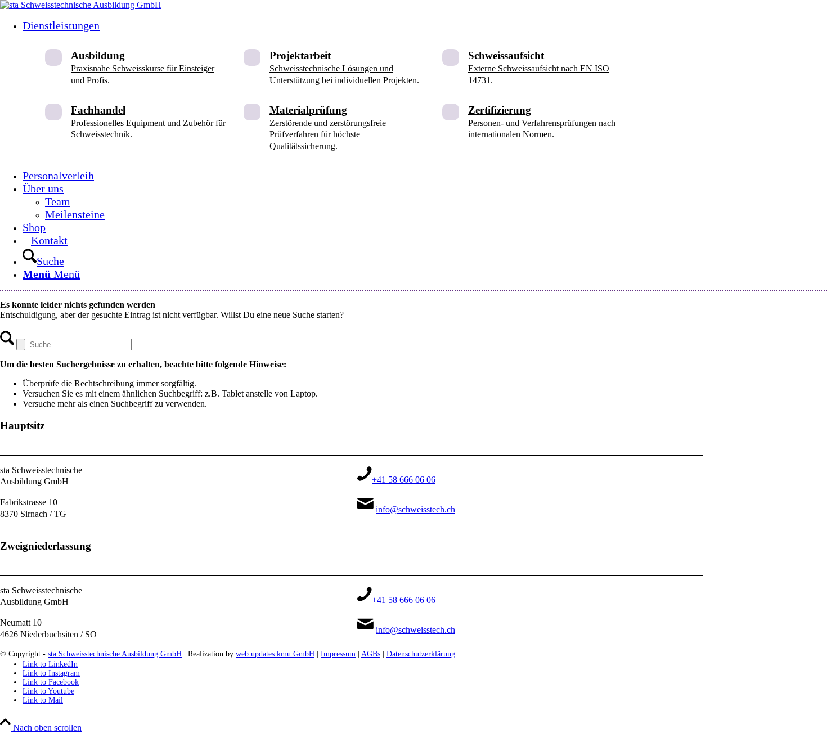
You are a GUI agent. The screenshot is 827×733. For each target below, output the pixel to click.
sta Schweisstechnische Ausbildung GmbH (115, 654)
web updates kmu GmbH (275, 654)
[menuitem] (363, 94)
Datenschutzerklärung (420, 654)
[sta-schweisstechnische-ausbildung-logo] (80, 5)
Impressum (338, 654)
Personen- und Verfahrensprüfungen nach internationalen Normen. (541, 122)
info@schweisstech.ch (415, 509)
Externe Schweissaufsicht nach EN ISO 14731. (538, 67)
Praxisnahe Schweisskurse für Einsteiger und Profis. (142, 67)
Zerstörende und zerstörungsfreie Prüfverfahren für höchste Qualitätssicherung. (327, 127)
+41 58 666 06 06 (403, 479)
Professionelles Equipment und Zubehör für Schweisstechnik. (148, 122)
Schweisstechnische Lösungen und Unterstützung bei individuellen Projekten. (344, 67)
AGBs (370, 654)
